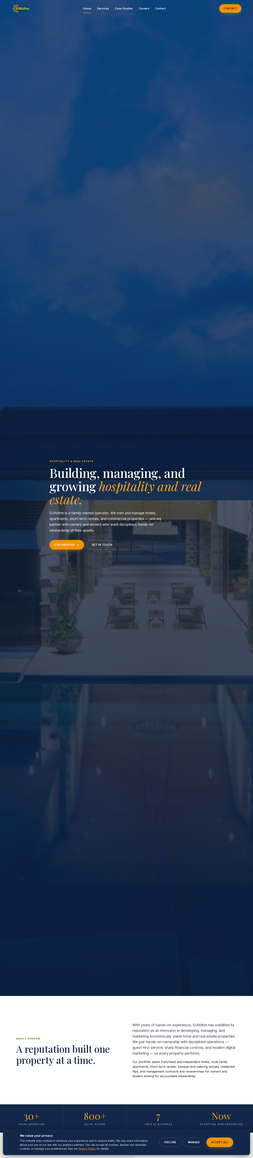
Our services (64, 544)
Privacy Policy (87, 1148)
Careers (144, 8)
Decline (170, 1142)
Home (87, 8)
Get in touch (102, 544)
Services (103, 8)
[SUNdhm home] (20, 8)
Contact (160, 8)
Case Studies (124, 8)
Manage (194, 1142)
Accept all (219, 1142)
